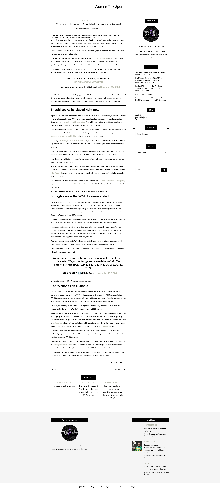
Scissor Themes (113, 487)
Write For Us (139, 119)
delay (74, 170)
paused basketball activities (79, 184)
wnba (146, 463)
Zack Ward (78, 29)
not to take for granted (100, 58)
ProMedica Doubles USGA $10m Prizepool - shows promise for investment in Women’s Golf (148, 80)
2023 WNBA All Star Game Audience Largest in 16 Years (150, 73)
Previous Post (59, 370)
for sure (69, 130)
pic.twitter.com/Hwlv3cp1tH (88, 82)
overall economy (56, 154)
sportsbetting (150, 425)
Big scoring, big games (64, 386)
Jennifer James (151, 434)
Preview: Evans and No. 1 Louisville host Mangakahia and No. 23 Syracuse (150, 99)
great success (85, 212)
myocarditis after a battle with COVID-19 (65, 136)
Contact (138, 115)
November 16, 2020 (107, 273)
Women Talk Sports (110, 7)
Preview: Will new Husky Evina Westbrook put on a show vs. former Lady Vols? (112, 392)
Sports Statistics (141, 117)
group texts (99, 241)
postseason (107, 326)
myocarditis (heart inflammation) (73, 122)
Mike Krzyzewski (56, 173)
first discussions (68, 205)
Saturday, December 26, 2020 (94, 29)
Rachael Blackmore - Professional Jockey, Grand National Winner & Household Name (148, 88)
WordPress (138, 487)
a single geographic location (62, 345)
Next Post (119, 370)
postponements (58, 323)
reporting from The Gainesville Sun (72, 141)
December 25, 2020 (110, 87)
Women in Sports (88, 20)
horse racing (150, 442)
